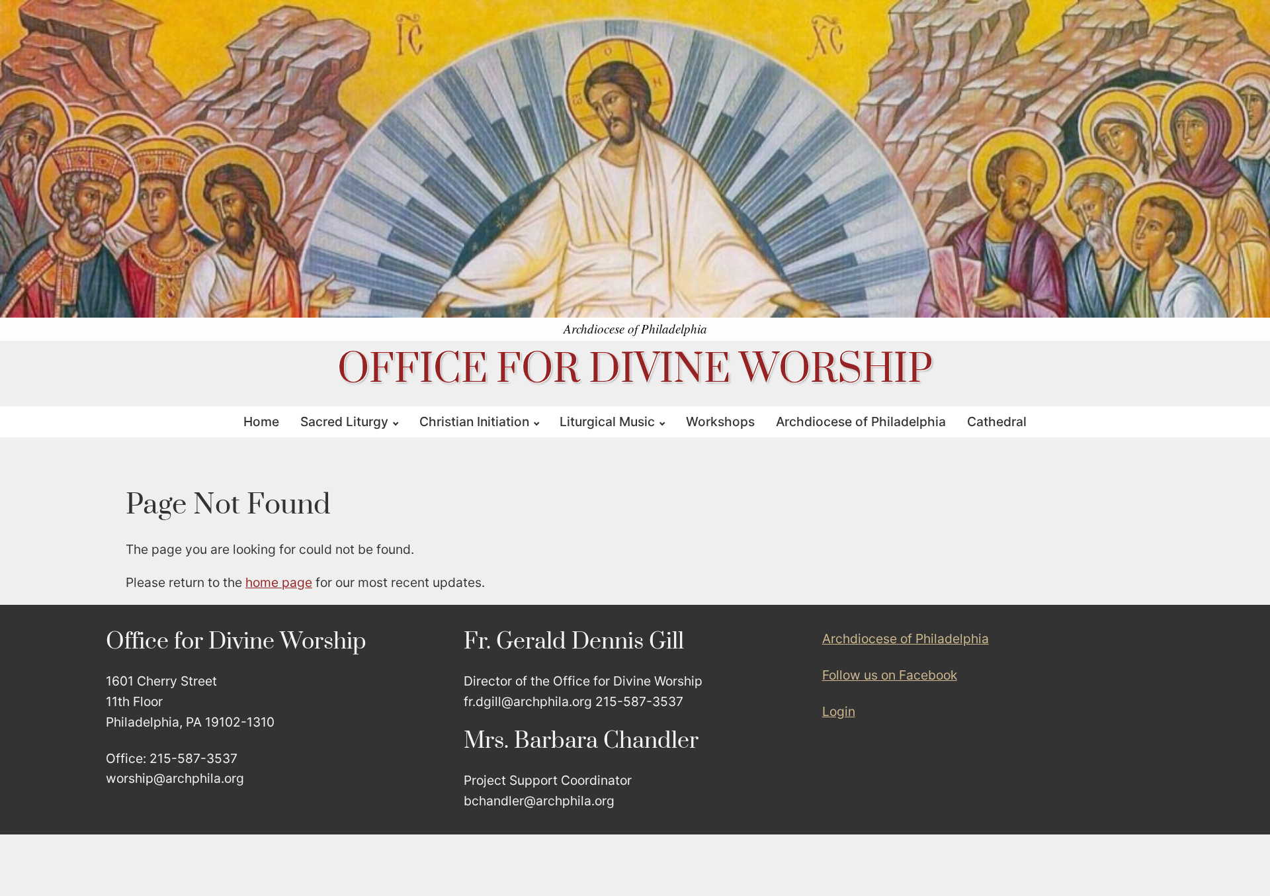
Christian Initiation (474, 421)
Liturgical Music (607, 421)
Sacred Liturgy (344, 421)
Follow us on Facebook (889, 675)
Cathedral (997, 421)
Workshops (720, 421)
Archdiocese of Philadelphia (861, 421)
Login (838, 711)
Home (261, 421)
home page (278, 582)
